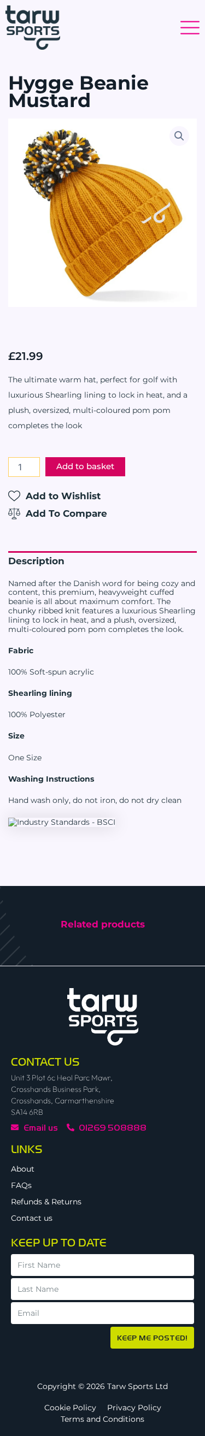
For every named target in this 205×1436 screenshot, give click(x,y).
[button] (179, 136)
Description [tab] (36, 561)
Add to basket (85, 466)
